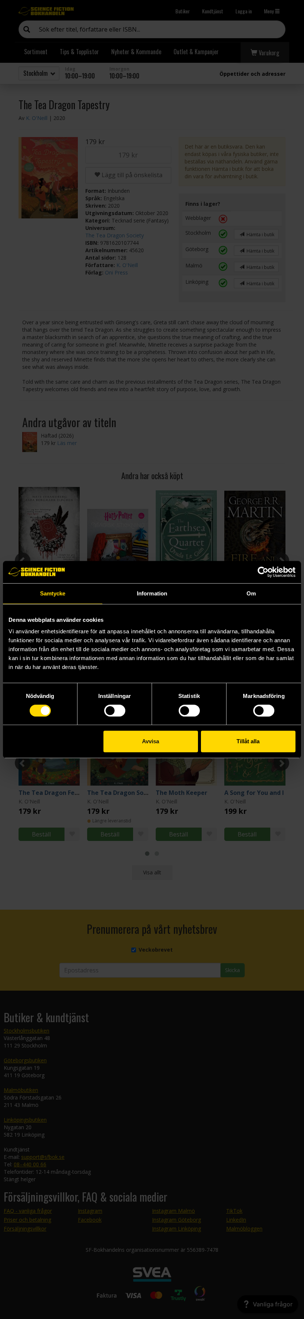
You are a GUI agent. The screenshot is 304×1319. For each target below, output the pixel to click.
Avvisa (150, 741)
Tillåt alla (248, 741)
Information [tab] (152, 593)
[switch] (114, 711)
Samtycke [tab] (53, 593)
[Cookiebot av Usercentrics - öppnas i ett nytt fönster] (263, 572)
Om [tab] (251, 593)
